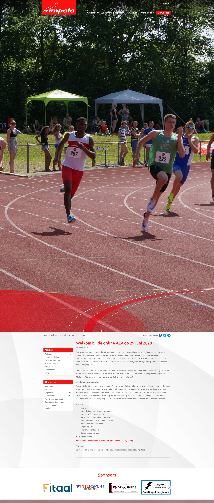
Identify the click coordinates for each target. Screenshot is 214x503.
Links (47, 373)
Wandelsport (147, 12)
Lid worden (163, 12)
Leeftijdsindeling (52, 357)
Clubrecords (50, 370)
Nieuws (48, 389)
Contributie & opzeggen (55, 402)
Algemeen (92, 12)
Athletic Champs (52, 363)
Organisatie (50, 393)
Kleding (48, 408)
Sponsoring (49, 396)
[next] (168, 487)
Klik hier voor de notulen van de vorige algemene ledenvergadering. (105, 440)
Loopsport (118, 12)
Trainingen (49, 354)
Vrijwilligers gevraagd (54, 399)
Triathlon (132, 12)
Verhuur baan (50, 405)
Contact (167, 3)
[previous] (45, 487)
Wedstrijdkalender (52, 360)
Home (46, 335)
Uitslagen (49, 366)
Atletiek (105, 12)
